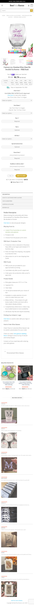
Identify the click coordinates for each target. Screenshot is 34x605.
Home (3, 15)
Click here (10, 95)
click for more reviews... (17, 600)
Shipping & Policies (8, 204)
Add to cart (21, 176)
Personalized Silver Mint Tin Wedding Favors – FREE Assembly (9, 383)
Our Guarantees (7, 201)
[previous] (3, 38)
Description (6, 194)
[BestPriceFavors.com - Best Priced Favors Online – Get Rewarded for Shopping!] (17, 5)
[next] (30, 38)
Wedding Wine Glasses (20, 17)
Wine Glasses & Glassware (13, 15)
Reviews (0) (5, 207)
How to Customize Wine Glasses (12, 197)
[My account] (28, 5)
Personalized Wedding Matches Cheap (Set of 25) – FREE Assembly (25, 383)
